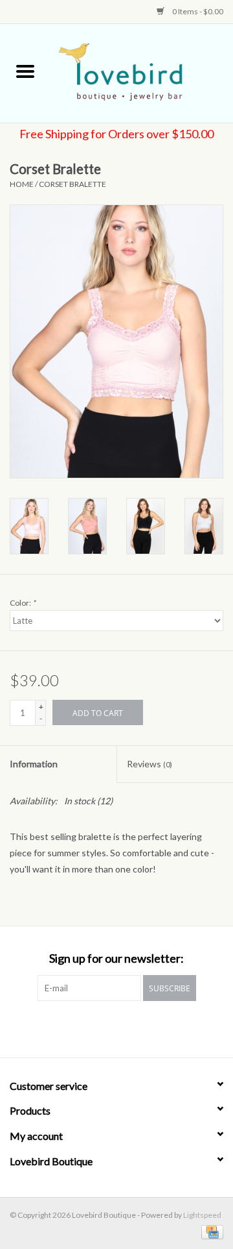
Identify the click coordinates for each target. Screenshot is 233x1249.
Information (34, 763)
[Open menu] (25, 71)
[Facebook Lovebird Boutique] (105, 1027)
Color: (23, 603)
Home (22, 184)
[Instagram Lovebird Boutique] (128, 1027)
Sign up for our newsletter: (116, 958)
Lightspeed (202, 1215)
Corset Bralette (72, 184)
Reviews (149, 763)
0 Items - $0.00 (197, 11)
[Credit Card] (210, 1231)
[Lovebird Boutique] (142, 72)
